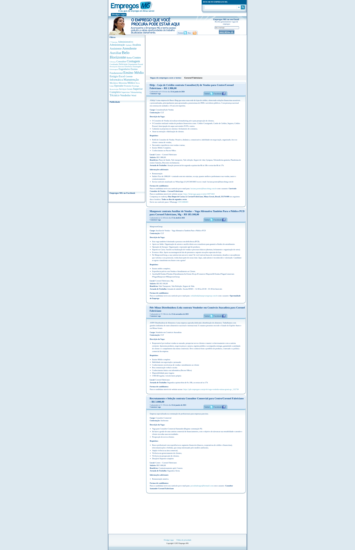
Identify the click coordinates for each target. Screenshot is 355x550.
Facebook (218, 94)
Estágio (114, 76)
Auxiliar (115, 53)
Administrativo (125, 41)
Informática (116, 79)
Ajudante (129, 45)
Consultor (121, 61)
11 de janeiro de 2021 (178, 405)
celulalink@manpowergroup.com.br (204, 296)
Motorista (123, 83)
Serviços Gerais (125, 89)
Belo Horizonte (120, 54)
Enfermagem (114, 69)
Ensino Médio (133, 73)
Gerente (129, 76)
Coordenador (114, 64)
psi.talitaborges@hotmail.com (202, 486)
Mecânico (114, 83)
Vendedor (125, 95)
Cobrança (113, 62)
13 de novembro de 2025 (180, 314)
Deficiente (123, 64)
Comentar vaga (155, 94)
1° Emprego (113, 42)
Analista (136, 44)
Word (133, 95)
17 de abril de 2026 (178, 218)
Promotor (128, 86)
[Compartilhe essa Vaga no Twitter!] (211, 93)
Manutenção (131, 79)
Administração (117, 44)
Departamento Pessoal (135, 64)
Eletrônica (128, 66)
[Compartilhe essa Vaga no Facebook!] (223, 93)
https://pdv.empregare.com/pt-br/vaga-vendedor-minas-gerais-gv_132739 (211, 389)
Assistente (116, 48)
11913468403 (183, 202)
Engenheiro (124, 69)
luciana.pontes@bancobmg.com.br (204, 188)
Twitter (207, 94)
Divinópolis (113, 66)
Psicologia (135, 86)
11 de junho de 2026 (177, 92)
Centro (136, 57)
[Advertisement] (127, 146)
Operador (119, 85)
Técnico (115, 95)
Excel (122, 76)
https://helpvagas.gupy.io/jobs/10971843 (199, 194)
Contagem (133, 61)
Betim (129, 58)
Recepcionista (114, 89)
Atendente (129, 48)
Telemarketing (136, 92)
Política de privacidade (184, 540)
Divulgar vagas (119, 14)
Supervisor (125, 92)
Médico (131, 82)
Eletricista (121, 66)
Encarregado (137, 67)
